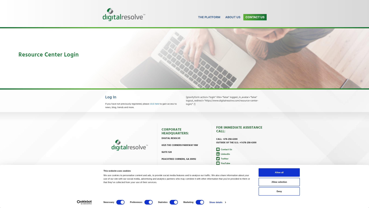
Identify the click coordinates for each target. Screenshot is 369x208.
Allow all (279, 172)
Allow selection (279, 182)
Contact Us (254, 17)
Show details (215, 202)
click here (154, 104)
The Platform (209, 17)
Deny (279, 191)
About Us (232, 17)
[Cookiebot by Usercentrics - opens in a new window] (84, 202)
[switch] (149, 202)
